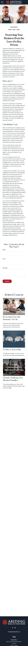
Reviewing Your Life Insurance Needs (11, 318)
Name (4, 249)
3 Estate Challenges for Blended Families (13, 379)
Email (4, 259)
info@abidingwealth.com (14, 631)
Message (5, 268)
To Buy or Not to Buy (12, 349)
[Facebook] (13, 628)
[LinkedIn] (15, 628)
